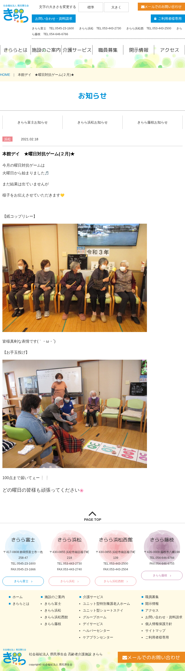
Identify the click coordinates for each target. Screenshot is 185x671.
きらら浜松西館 (114, 581)
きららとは (15, 49)
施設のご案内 (46, 49)
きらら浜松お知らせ (92, 122)
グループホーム (94, 617)
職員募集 (108, 49)
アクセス (169, 49)
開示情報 (138, 49)
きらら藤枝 (160, 575)
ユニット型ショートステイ (103, 610)
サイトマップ (155, 630)
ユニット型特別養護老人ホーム (106, 604)
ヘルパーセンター (96, 630)
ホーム (18, 597)
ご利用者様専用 (170, 18)
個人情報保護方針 (158, 624)
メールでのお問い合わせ (163, 6)
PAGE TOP (92, 519)
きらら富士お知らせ (32, 122)
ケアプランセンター (98, 637)
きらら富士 (21, 581)
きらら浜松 (67, 581)
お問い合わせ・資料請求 (53, 18)
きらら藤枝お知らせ (152, 122)
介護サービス (77, 49)
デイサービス (93, 624)
